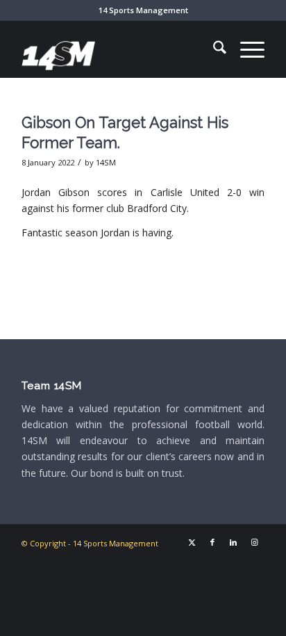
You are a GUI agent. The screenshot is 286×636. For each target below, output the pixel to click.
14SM (106, 162)
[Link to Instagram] (254, 542)
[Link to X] (191, 542)
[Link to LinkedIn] (233, 542)
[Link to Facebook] (212, 542)
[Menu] (245, 49)
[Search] (212, 49)
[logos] (119, 49)
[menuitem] (212, 49)
